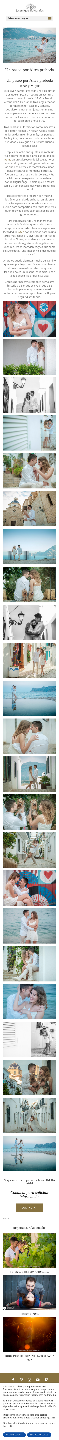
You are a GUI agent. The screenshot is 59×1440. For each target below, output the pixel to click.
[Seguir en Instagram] (29, 1379)
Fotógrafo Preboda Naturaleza (29, 1271)
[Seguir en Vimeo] (45, 1379)
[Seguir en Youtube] (37, 1379)
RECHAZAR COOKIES (39, 1434)
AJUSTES (51, 1417)
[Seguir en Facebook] (13, 1379)
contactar (29, 1207)
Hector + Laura (29, 1313)
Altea (21, 232)
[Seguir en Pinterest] (21, 1379)
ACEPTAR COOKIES (14, 1434)
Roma (7, 159)
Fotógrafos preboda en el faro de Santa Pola (29, 1357)
